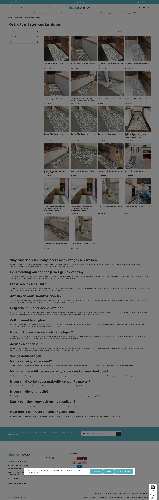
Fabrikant (13, 32)
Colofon (38, 472)
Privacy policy (109, 497)
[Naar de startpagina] (79, 7)
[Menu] (156, 485)
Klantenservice (146, 497)
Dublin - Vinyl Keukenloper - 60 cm (137, 99)
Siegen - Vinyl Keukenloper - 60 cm (137, 206)
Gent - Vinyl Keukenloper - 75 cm (82, 171)
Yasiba (24, 497)
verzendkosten (114, 493)
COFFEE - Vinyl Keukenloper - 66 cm (55, 244)
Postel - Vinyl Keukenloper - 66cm (83, 63)
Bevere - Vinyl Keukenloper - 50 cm (83, 134)
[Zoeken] (48, 7)
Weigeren (108, 471)
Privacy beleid (31, 472)
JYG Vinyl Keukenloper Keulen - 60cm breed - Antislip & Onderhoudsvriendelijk (136, 136)
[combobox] (28, 7)
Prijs (11, 42)
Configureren (96, 471)
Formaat (13, 37)
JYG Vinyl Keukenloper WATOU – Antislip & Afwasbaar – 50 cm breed (83, 99)
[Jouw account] (140, 7)
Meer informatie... (78, 470)
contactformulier (20, 483)
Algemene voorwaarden (97, 497)
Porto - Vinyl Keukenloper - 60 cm (110, 99)
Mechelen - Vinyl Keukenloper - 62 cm (110, 172)
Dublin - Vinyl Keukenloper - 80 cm (137, 63)
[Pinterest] (50, 458)
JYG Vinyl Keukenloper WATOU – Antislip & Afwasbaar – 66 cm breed (56, 172)
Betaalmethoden (119, 497)
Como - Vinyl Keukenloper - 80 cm (83, 243)
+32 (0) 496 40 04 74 (18, 465)
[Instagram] (53, 458)
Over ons (85, 497)
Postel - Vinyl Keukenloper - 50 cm (56, 99)
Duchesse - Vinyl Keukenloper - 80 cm (110, 64)
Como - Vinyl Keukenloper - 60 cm (110, 206)
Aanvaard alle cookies (124, 471)
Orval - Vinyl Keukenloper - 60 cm (137, 171)
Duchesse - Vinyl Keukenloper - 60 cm (56, 64)
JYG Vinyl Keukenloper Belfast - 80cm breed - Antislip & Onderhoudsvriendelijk (82, 208)
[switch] (153, 498)
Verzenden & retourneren (133, 497)
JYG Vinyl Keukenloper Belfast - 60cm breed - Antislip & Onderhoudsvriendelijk (55, 208)
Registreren (19, 2)
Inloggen (11, 2)
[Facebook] (47, 458)
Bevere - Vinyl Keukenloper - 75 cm (110, 134)
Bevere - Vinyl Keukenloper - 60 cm (56, 134)
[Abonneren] (118, 434)
